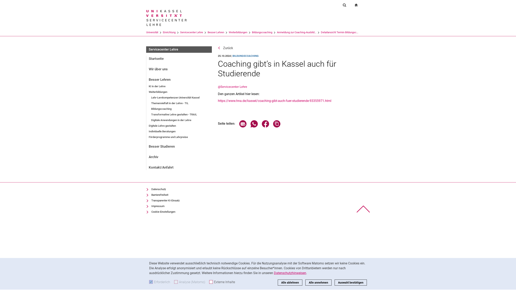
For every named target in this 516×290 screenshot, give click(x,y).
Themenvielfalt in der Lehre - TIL (169, 103)
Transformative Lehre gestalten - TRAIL (174, 114)
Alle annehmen (318, 282)
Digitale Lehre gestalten (162, 125)
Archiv (153, 157)
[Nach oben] (363, 209)
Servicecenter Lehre (191, 32)
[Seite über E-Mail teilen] (243, 126)
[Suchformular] (344, 5)
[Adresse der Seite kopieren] (276, 126)
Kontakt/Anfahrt (161, 167)
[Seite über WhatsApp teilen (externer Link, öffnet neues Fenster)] (254, 126)
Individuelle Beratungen (162, 131)
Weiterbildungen (238, 32)
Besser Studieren (162, 146)
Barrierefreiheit (159, 194)
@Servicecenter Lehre (232, 87)
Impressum (157, 206)
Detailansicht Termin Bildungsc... (339, 32)
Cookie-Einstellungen (163, 211)
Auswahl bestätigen (350, 282)
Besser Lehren (216, 32)
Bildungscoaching (262, 32)
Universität (152, 32)
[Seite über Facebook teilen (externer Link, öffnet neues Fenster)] (265, 126)
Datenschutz (158, 189)
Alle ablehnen (290, 282)
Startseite (156, 59)
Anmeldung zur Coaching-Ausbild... (296, 32)
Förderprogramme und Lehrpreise (168, 137)
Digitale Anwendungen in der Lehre (171, 120)
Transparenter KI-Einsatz (165, 200)
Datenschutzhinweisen (290, 273)
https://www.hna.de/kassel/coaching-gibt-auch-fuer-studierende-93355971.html (274, 101)
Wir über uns (158, 69)
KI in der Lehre (157, 86)
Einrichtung (169, 32)
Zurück (228, 48)
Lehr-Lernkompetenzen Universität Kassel (175, 97)
